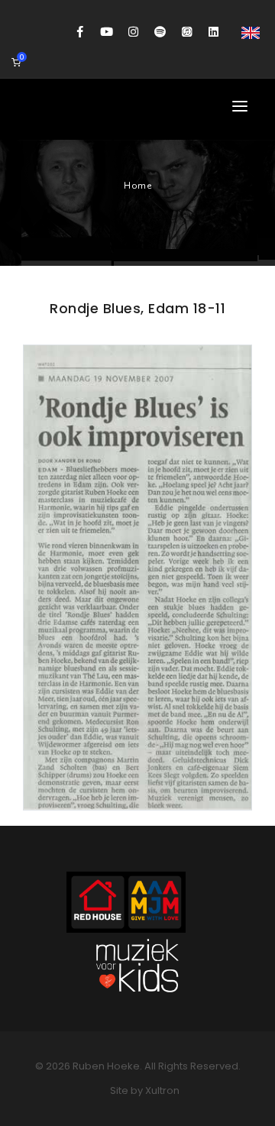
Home (137, 186)
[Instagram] (133, 32)
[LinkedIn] (213, 32)
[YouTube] (106, 32)
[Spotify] (160, 32)
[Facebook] (79, 32)
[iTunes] (186, 32)
